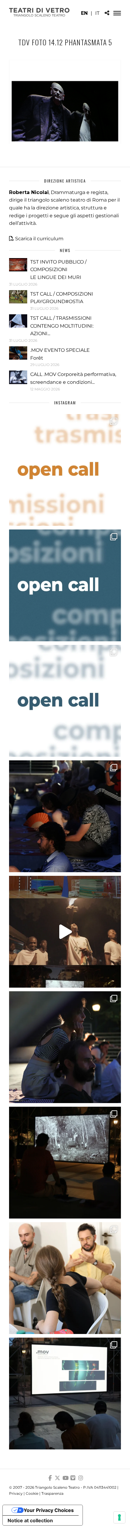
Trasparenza (52, 1493)
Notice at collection (30, 1520)
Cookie (32, 1493)
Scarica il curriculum (39, 238)
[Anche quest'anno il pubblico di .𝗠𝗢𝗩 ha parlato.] (65, 816)
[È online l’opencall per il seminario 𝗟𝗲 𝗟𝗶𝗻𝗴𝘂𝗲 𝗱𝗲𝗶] (65, 701)
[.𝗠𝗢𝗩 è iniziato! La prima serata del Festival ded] (65, 1393)
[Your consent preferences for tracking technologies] (119, 1517)
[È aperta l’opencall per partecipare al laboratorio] (65, 585)
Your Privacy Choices (49, 1510)
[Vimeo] (72, 1478)
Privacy (16, 1493)
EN (84, 13)
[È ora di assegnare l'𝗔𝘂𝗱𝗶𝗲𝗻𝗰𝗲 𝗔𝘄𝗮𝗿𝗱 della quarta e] (65, 932)
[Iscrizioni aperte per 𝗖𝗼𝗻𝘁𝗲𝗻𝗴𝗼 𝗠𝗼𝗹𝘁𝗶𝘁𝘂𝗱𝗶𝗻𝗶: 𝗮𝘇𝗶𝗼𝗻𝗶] (65, 470)
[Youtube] (65, 1478)
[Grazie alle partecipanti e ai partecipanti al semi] (65, 1278)
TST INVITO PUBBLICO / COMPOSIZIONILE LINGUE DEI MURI (58, 269)
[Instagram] (80, 1478)
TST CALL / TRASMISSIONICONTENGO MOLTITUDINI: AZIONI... (61, 325)
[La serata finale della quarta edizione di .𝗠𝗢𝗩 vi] (65, 1047)
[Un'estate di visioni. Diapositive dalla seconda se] (65, 1163)
